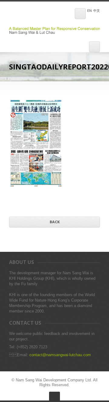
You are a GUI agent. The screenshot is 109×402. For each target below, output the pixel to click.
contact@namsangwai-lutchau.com (60, 355)
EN (89, 10)
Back (55, 222)
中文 (96, 10)
